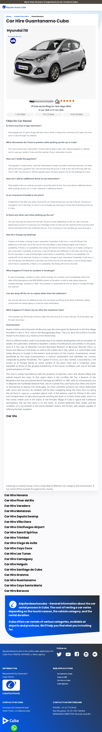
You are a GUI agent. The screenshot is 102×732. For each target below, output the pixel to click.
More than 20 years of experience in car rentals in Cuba (51, 2)
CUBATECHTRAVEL (11, 693)
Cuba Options (62, 684)
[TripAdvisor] (95, 654)
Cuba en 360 (62, 677)
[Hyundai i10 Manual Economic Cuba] (51, 62)
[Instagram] (86, 654)
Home (8, 16)
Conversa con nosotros (30, 727)
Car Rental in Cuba (64, 674)
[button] (96, 7)
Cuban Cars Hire (21, 16)
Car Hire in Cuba (63, 680)
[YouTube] (59, 654)
